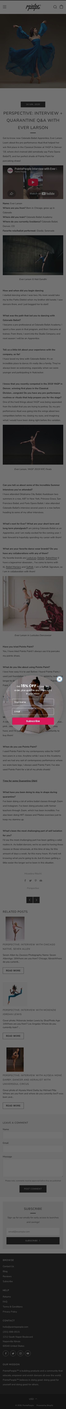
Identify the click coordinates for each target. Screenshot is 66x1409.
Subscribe (33, 721)
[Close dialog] (59, 679)
